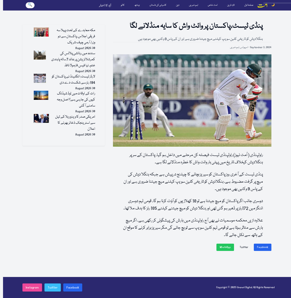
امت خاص (212, 5)
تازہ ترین (231, 5)
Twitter (244, 247)
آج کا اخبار (105, 5)
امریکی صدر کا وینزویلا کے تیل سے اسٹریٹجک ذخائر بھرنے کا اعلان (75, 123)
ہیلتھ (137, 5)
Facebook (262, 247)
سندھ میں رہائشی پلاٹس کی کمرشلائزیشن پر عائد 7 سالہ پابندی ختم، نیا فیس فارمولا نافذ (73, 59)
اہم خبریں (193, 5)
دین (177, 5)
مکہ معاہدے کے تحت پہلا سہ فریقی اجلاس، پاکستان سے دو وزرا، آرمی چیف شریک (76, 36)
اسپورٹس (244, 47)
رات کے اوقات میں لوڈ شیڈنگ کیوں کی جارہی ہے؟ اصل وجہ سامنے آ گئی (76, 99)
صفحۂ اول (248, 5)
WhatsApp (225, 247)
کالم (122, 5)
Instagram (32, 287)
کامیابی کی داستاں (158, 5)
